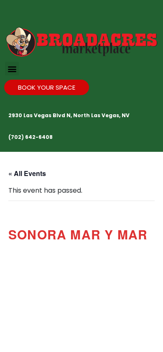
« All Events (27, 173)
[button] (12, 68)
